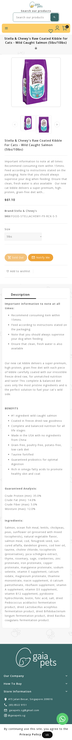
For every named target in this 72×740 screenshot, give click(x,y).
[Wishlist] (51, 30)
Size (7, 229)
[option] (28, 123)
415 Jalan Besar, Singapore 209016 (30, 699)
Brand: (9, 211)
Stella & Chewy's (25, 211)
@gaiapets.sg (16, 715)
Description (20, 295)
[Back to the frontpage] (36, 48)
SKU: (8, 216)
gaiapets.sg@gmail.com (24, 710)
